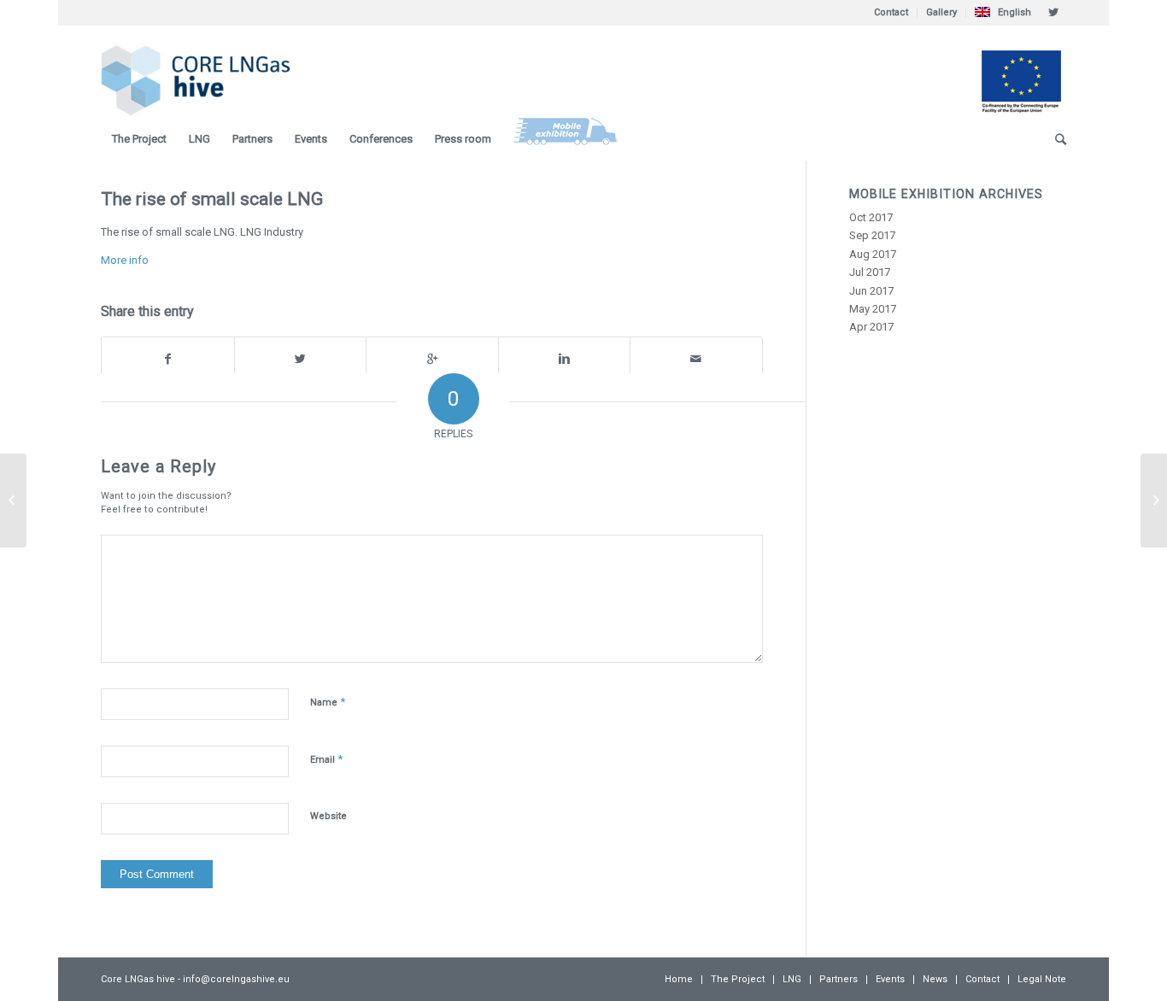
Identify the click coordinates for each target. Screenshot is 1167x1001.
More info (125, 260)
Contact (891, 12)
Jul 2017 (869, 272)
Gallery (941, 12)
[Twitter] (1053, 13)
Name (327, 701)
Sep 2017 (872, 235)
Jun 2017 (871, 290)
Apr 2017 (871, 326)
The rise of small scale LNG (212, 199)
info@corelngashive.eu (236, 979)
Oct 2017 (871, 217)
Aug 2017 (872, 254)
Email (326, 758)
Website (328, 816)
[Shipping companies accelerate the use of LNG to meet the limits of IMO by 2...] (13, 500)
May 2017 (872, 308)
